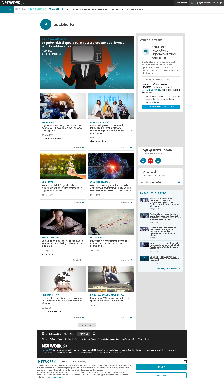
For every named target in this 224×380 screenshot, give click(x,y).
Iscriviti (161, 107)
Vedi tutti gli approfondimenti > (169, 269)
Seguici (82, 333)
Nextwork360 (47, 350)
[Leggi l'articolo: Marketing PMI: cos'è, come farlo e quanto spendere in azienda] (111, 293)
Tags (60, 339)
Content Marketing (117, 9)
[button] (7, 9)
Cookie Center (145, 339)
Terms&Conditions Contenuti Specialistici (117, 339)
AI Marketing (85, 9)
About (45, 339)
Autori (52, 339)
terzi (156, 102)
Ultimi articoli (72, 9)
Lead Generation (99, 9)
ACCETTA (161, 366)
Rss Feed (69, 339)
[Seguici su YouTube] (150, 161)
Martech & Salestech (136, 9)
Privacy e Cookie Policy (85, 339)
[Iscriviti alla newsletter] (158, 161)
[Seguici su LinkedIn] (143, 161)
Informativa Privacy (152, 90)
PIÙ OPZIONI (161, 375)
